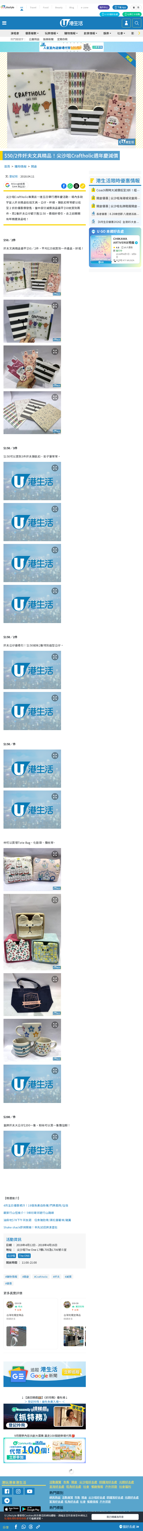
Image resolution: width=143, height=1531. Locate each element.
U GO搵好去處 (111, 14)
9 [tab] (70, 47)
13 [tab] (67, 51)
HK (21, 7)
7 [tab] (63, 47)
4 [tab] (74, 43)
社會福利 (125, 1486)
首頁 (7, 166)
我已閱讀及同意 (115, 1517)
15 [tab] (74, 51)
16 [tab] (77, 51)
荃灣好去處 (56, 1486)
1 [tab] (63, 43)
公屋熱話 (34, 39)
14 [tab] (70, 51)
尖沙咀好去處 (88, 1482)
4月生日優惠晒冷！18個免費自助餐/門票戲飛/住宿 (35, 1205)
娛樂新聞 (48, 39)
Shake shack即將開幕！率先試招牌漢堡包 (30, 1227)
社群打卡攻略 (133, 14)
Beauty (59, 7)
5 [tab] (77, 43)
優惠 (9, 1283)
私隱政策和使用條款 (15, 1518)
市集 (66, 1482)
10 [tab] (74, 47)
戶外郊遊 (111, 1486)
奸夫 (57, 1276)
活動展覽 (55, 1482)
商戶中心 (104, 7)
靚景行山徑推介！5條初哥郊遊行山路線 (28, 1213)
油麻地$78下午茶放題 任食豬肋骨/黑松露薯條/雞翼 (37, 1220)
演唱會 (15, 33)
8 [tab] (67, 47)
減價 (69, 1276)
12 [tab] (81, 47)
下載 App (121, 7)
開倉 (34, 166)
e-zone (84, 7)
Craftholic (42, 1276)
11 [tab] (77, 47)
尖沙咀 (11, 1255)
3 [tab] (70, 43)
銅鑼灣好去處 (108, 1482)
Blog (71, 7)
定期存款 (62, 39)
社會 (86, 1486)
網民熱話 (55, 1497)
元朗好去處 (126, 1482)
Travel (33, 7)
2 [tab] (67, 43)
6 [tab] (81, 43)
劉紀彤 (13, 176)
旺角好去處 (73, 1486)
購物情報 (21, 166)
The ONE (24, 1255)
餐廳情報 (97, 1486)
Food (45, 7)
